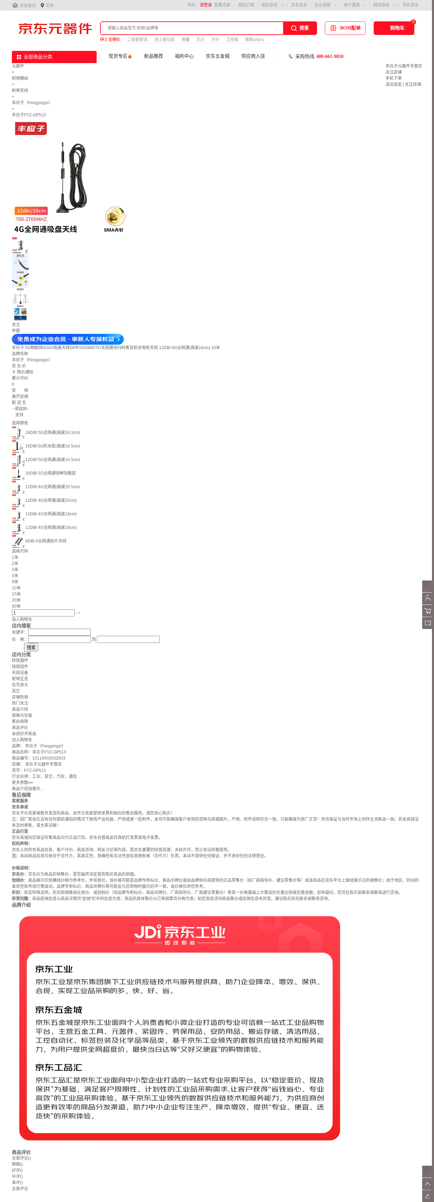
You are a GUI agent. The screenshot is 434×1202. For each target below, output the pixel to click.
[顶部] (428, 1188)
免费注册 (222, 5)
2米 (15, 563)
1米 (15, 557)
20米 (16, 600)
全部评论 (21, 1158)
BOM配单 (350, 28)
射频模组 (20, 78)
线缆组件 (20, 666)
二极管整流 (137, 39)
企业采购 (322, 5)
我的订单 (246, 5)
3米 (15, 569)
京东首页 (28, 5)
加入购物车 (22, 619)
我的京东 (269, 5)
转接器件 (20, 660)
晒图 (17, 1164)
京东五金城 (218, 56)
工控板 (232, 39)
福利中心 (184, 56)
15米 (16, 594)
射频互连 (20, 678)
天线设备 (20, 672)
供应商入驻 (253, 56)
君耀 (185, 39)
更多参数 (22, 782)
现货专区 (117, 56)
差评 (17, 1182)
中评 (17, 1176)
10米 (16, 588)
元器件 (18, 66)
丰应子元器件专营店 (404, 66)
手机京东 (410, 5)
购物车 (397, 28)
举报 (16, 330)
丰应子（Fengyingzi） (32, 102)
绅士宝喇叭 (110, 39)
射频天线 (20, 90)
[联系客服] (428, 591)
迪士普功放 (164, 39)
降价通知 (25, 372)
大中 (215, 39)
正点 (200, 39)
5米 (15, 575)
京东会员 (299, 5)
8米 (15, 581)
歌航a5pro (254, 39)
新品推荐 (153, 56)
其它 (16, 691)
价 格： (20, 639)
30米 (16, 606)
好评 (17, 1170)
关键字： (20, 632)
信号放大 (20, 685)
